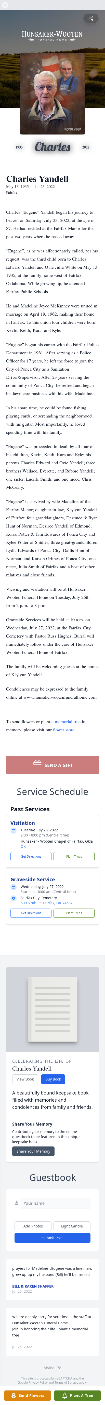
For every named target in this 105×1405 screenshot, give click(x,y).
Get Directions (31, 856)
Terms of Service (66, 1382)
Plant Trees (74, 856)
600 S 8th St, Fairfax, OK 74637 (47, 902)
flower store (63, 729)
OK (23, 846)
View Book (25, 1079)
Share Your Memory (33, 1151)
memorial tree (68, 721)
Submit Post (52, 1237)
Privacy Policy (38, 1382)
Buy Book (53, 1079)
